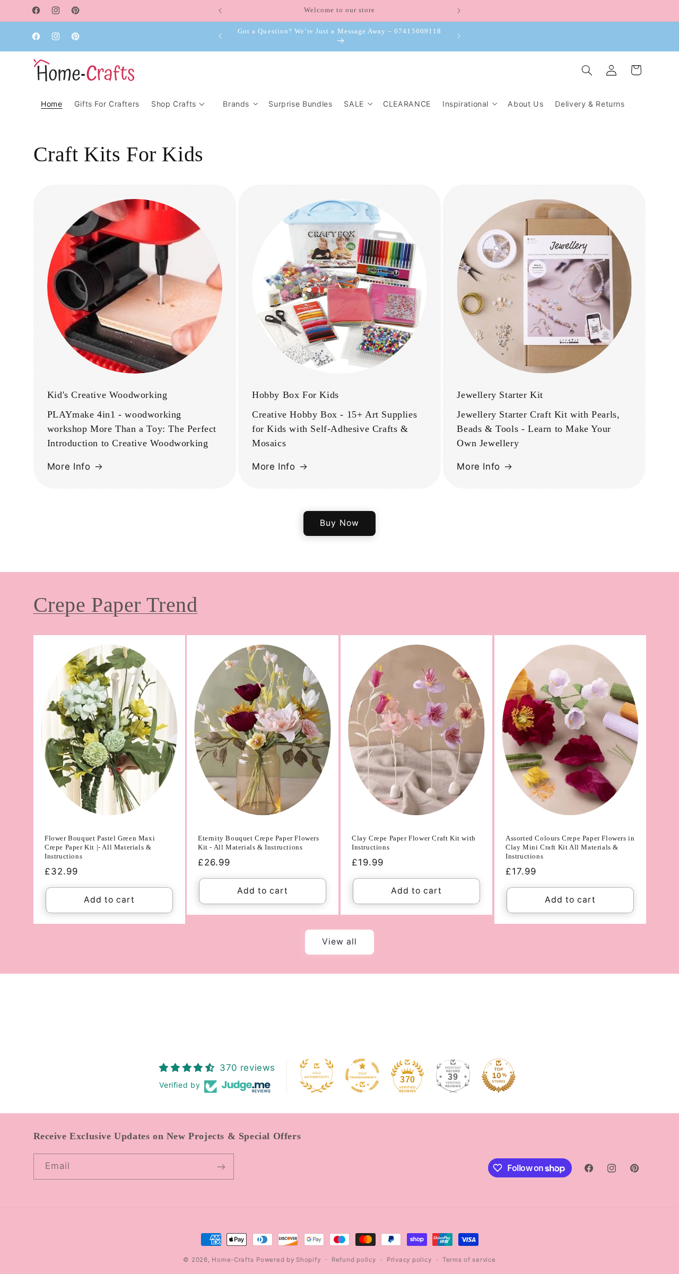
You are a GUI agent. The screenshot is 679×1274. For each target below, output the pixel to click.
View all (339, 942)
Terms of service (469, 1259)
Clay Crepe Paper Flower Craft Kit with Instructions (414, 842)
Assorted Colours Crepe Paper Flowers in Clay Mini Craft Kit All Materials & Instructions (570, 847)
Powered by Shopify (288, 1259)
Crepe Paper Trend (115, 605)
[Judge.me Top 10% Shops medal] (499, 1076)
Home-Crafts (233, 1259)
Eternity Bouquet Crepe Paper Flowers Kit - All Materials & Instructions (258, 842)
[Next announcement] (459, 10)
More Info (69, 466)
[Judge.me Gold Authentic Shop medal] (317, 1076)
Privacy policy (409, 1259)
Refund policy (354, 1259)
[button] (240, 104)
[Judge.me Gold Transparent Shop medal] (362, 1076)
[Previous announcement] (220, 10)
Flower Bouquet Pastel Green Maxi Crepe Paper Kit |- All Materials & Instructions (100, 847)
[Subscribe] (220, 1167)
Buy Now (339, 523)
